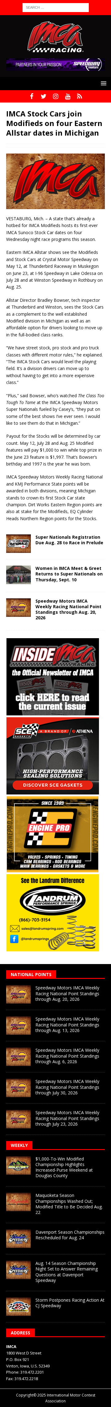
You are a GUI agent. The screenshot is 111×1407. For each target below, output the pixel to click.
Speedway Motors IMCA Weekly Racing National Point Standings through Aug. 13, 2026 (67, 1024)
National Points (31, 974)
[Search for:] (56, 7)
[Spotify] (79, 96)
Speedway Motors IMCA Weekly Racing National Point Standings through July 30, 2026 (67, 1086)
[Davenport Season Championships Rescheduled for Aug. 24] (18, 1238)
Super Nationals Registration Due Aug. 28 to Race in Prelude (69, 540)
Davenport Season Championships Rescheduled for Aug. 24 (70, 1235)
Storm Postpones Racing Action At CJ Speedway (70, 1302)
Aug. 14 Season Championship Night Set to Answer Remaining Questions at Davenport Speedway (66, 1271)
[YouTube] (67, 96)
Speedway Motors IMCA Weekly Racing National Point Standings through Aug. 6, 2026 (67, 1055)
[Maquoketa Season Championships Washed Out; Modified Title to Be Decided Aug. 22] (18, 1202)
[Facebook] (31, 96)
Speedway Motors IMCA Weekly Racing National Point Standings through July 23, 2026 (67, 1118)
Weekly (19, 1145)
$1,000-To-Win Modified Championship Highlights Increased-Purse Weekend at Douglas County (64, 1167)
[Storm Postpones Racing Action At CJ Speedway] (18, 1306)
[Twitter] (43, 96)
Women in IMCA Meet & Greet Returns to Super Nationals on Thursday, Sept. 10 (69, 573)
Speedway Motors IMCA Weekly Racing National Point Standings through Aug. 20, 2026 (68, 609)
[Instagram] (55, 96)
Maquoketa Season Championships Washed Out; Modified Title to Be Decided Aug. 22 (69, 1203)
